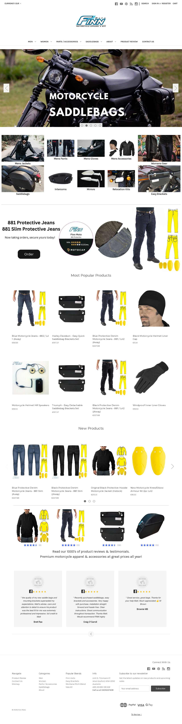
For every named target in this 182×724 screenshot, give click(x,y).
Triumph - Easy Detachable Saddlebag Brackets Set (67, 407)
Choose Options (70, 308)
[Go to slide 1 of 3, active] (85, 501)
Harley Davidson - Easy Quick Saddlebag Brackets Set (68, 338)
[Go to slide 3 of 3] (94, 501)
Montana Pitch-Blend (76, 684)
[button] (23, 148)
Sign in (155, 3)
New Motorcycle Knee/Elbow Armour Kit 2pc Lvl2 (147, 489)
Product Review (129, 41)
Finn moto (70, 678)
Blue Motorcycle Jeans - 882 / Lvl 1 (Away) (30, 338)
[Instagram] (136, 3)
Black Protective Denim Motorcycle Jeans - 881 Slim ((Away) (66, 490)
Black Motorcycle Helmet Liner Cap (150, 338)
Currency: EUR (12, 3)
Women (45, 41)
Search (145, 3)
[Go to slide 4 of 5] (95, 125)
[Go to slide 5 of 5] (100, 125)
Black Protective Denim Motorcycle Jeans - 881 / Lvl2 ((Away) (108, 408)
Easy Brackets (72, 681)
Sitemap (16, 684)
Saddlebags (92, 41)
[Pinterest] (126, 3)
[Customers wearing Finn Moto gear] (91, 88)
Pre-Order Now (30, 308)
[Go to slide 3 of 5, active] (91, 125)
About (109, 41)
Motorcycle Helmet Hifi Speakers (30, 405)
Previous (6, 88)
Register (166, 3)
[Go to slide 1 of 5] (82, 125)
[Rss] (131, 3)
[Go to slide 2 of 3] (89, 501)
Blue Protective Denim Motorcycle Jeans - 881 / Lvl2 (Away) (108, 339)
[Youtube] (121, 3)
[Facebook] (116, 3)
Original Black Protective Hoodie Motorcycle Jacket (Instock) (109, 489)
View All (69, 687)
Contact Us (148, 41)
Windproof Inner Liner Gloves (149, 405)
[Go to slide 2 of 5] (86, 125)
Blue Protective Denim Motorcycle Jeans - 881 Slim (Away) (27, 490)
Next (175, 88)
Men (30, 41)
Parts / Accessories (67, 41)
